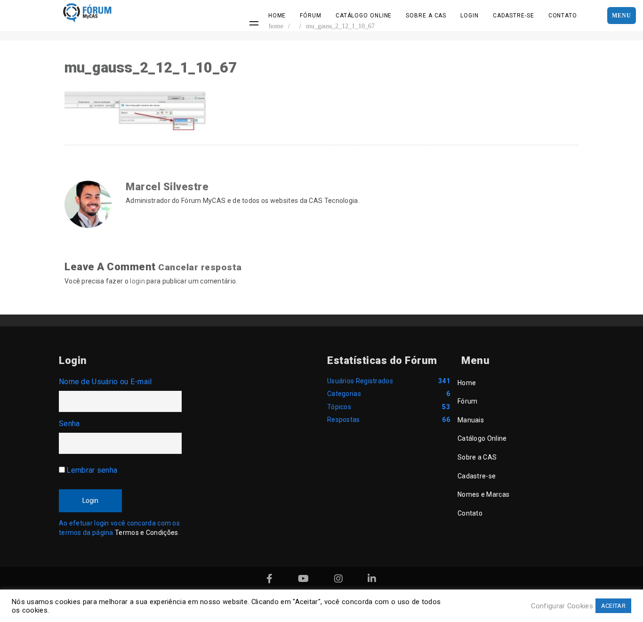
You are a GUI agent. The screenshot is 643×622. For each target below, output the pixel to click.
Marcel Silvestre (167, 187)
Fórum (311, 15)
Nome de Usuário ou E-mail (105, 381)
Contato (562, 15)
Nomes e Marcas (483, 494)
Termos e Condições (146, 532)
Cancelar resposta (200, 267)
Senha (69, 423)
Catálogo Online (364, 15)
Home (277, 15)
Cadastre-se (513, 15)
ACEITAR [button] (613, 605)
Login (469, 15)
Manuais (471, 420)
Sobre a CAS (426, 15)
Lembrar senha (91, 470)
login (137, 281)
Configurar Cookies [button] (562, 606)
